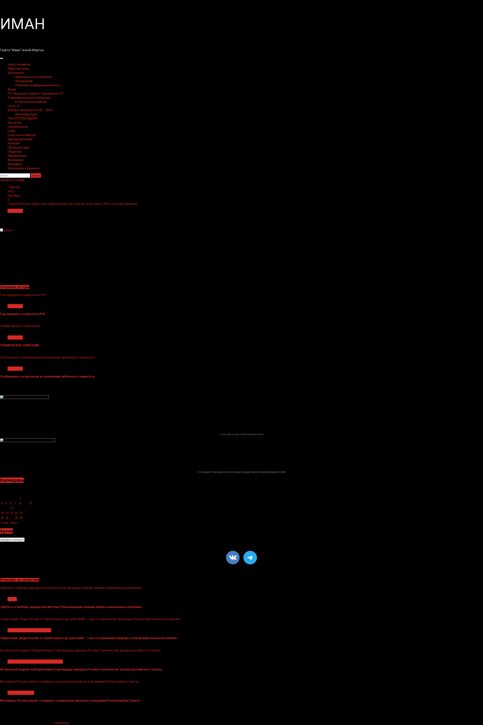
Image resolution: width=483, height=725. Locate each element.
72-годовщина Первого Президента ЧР (35, 93)
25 (2, 518)
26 (7, 518)
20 (11, 513)
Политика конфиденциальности (37, 85)
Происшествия (18, 147)
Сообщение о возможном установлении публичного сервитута (47, 357)
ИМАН (22, 24)
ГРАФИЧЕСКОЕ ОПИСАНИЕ (20, 326)
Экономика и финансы (24, 168)
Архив (12, 89)
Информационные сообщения (29, 97)
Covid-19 (14, 106)
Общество (15, 151)
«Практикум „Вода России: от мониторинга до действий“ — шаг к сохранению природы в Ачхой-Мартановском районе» (90, 619)
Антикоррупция (26, 114)
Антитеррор (16, 160)
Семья (12, 599)
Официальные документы (33, 77)
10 (30, 503)
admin (8, 230)
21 (16, 513)
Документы (16, 73)
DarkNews (61, 723)
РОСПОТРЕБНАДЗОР (23, 118)
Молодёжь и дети (21, 693)
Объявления (23, 81)
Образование (17, 156)
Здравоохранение (20, 139)
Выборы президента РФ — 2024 (30, 110)
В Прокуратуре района (31, 102)
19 (7, 513)
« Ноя (4, 523)
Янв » (14, 523)
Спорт (12, 131)
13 (11, 508)
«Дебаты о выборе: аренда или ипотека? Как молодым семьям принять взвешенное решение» (71, 588)
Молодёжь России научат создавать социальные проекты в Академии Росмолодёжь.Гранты (69, 681)
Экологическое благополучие (29, 630)
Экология (14, 122)
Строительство (18, 127)
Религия (13, 143)
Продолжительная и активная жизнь (35, 662)
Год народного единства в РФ (22, 295)
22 (21, 513)
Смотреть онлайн (12, 180)
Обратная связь (18, 68)
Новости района (19, 64)
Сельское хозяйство (22, 135)
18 (2, 513)
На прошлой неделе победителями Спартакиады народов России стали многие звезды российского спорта (80, 650)
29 (21, 518)
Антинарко (15, 164)
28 (16, 518)
